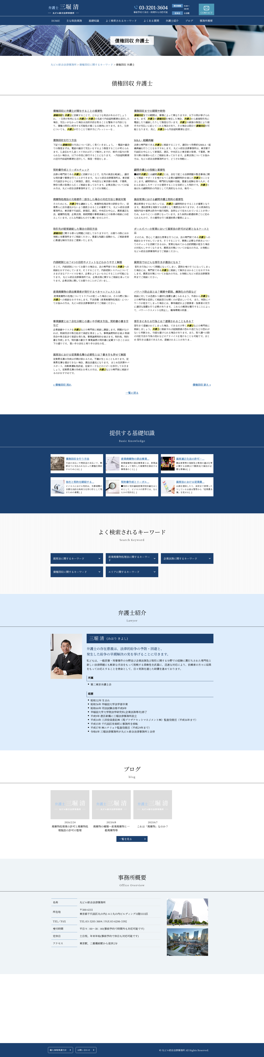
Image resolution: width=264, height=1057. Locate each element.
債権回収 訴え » (202, 385)
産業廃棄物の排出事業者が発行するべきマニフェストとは (87, 291)
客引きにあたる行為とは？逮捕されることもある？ (164, 321)
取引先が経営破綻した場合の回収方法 (75, 229)
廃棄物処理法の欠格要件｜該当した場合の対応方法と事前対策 (89, 199)
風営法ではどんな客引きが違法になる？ (157, 262)
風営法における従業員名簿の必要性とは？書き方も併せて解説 (89, 354)
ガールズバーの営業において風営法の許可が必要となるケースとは (171, 231)
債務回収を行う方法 (65, 140)
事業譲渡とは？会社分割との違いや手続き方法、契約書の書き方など (90, 323)
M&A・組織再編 (143, 140)
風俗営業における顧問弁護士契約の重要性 (158, 199)
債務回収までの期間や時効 (149, 111)
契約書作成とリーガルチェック (71, 170)
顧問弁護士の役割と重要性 (149, 170)
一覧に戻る (132, 393)
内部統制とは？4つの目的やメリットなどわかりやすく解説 (87, 262)
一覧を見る (125, 839)
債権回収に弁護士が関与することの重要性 (78, 111)
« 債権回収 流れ (62, 385)
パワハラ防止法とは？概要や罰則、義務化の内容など (165, 291)
